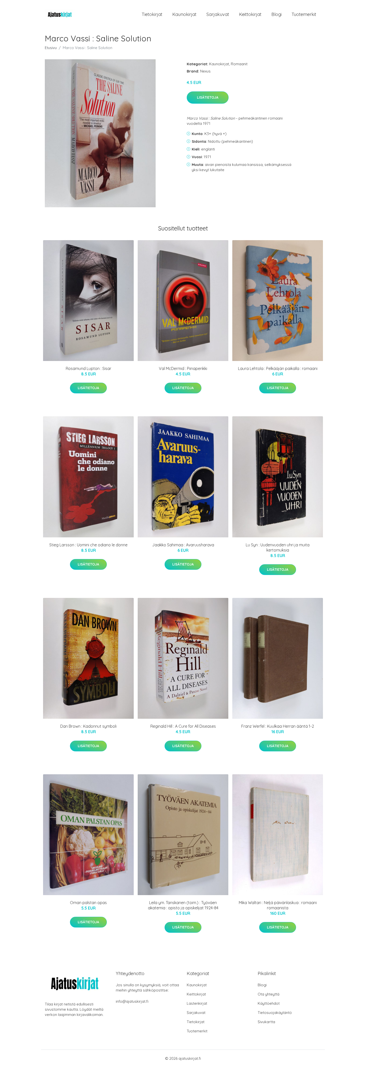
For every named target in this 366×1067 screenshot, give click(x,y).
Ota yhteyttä (268, 994)
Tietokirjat (152, 14)
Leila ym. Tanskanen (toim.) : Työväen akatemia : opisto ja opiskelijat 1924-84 (183, 905)
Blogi (276, 14)
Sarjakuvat (217, 14)
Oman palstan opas (88, 902)
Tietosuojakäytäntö (275, 1012)
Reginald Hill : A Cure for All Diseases (183, 726)
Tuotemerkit (304, 14)
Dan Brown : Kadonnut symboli (88, 726)
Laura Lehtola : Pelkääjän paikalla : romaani (277, 368)
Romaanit (239, 64)
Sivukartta (266, 1021)
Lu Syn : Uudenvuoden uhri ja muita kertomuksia (277, 547)
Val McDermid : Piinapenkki (183, 368)
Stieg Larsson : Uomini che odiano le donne (88, 544)
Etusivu (51, 47)
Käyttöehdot (269, 1003)
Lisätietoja (207, 97)
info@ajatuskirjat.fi (132, 1001)
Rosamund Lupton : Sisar (88, 368)
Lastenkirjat (197, 1003)
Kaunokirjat (184, 14)
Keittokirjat (250, 14)
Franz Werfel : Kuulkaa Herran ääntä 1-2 (277, 726)
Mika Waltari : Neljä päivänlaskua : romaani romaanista (278, 905)
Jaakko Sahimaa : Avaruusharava (183, 544)
